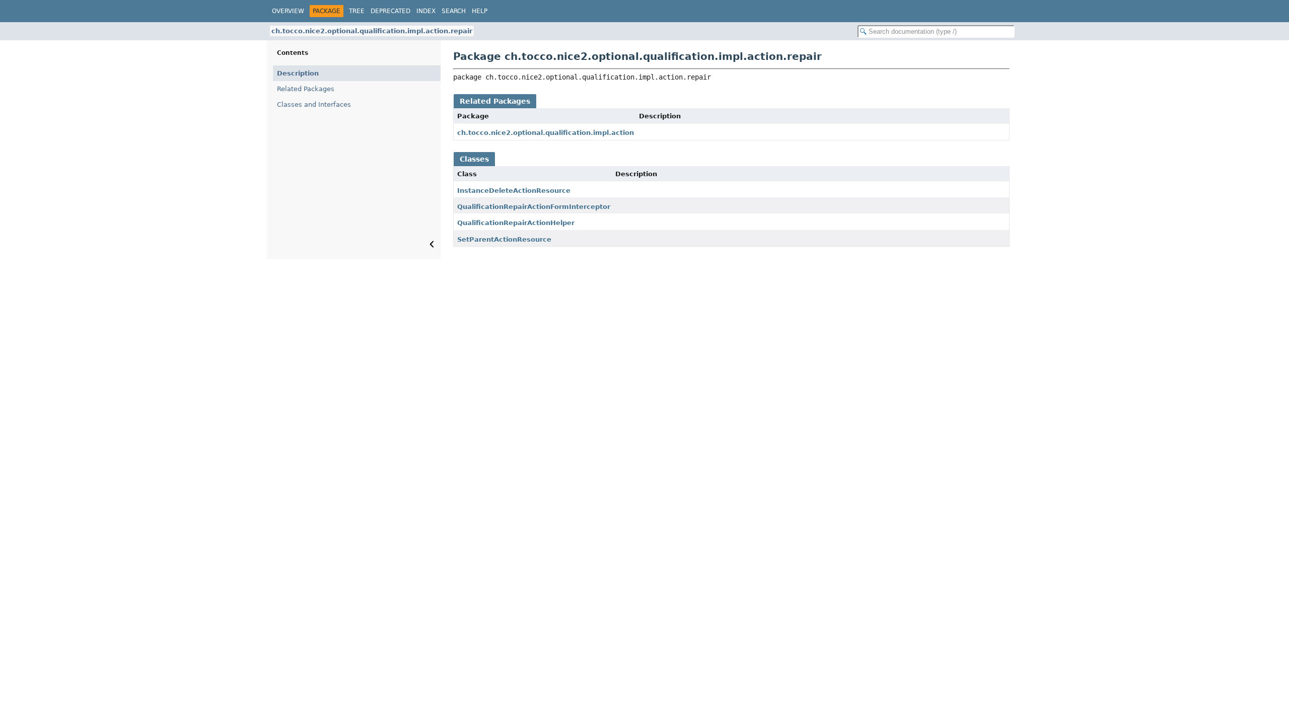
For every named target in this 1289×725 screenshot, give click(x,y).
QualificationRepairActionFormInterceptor (533, 206)
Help (479, 11)
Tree (357, 11)
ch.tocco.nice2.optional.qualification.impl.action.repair (371, 31)
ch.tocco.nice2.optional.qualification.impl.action (545, 132)
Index (426, 11)
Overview (288, 11)
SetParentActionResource (504, 239)
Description (298, 73)
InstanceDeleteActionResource (513, 190)
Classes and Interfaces (314, 104)
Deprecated (390, 11)
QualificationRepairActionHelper (516, 223)
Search (454, 11)
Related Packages (305, 89)
